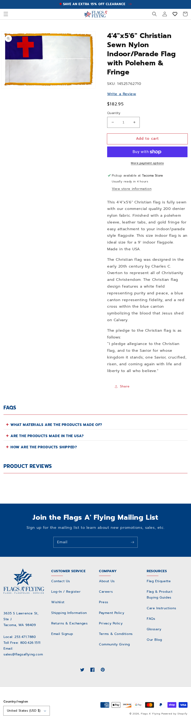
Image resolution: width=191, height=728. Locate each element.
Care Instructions (161, 608)
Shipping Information (69, 612)
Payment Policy (111, 612)
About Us (107, 581)
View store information (131, 188)
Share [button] (125, 386)
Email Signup (62, 633)
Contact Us (60, 581)
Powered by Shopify (174, 713)
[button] (6, 14)
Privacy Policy (111, 623)
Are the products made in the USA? (47, 436)
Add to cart (147, 138)
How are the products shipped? (43, 447)
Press (103, 602)
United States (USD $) (23, 710)
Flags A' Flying (150, 713)
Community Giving (114, 644)
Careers (106, 591)
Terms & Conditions (116, 633)
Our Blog (154, 639)
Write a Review (121, 94)
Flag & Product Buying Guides (159, 594)
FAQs (151, 618)
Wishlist (58, 602)
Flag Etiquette (159, 581)
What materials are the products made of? (56, 424)
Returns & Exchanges (69, 623)
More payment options (147, 163)
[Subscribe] (132, 542)
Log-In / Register (66, 591)
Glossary (154, 629)
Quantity (113, 113)
